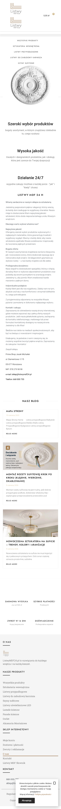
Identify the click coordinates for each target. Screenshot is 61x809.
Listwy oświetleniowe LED (17, 705)
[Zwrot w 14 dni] (17, 613)
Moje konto (9, 740)
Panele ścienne (11, 714)
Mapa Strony (14, 411)
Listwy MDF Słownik (14, 762)
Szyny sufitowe (26, 63)
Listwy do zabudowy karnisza (26, 57)
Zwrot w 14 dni (16, 620)
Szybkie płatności (44, 601)
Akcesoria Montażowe (15, 723)
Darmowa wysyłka (16, 601)
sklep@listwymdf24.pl (21, 374)
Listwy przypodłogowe (26, 52)
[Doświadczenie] (44, 613)
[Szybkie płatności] (44, 594)
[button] (32, 15)
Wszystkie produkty (27, 40)
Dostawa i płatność (13, 744)
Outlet (6, 718)
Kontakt (7, 758)
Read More (11, 433)
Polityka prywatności (43, 794)
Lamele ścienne (11, 709)
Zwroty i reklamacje (13, 749)
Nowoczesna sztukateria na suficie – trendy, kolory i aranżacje (30, 543)
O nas (6, 753)
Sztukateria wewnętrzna (26, 46)
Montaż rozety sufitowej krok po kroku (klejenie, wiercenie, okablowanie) (29, 478)
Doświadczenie (44, 620)
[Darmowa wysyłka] (17, 594)
